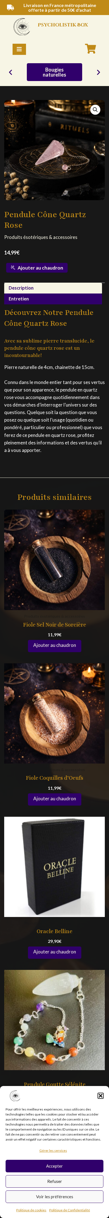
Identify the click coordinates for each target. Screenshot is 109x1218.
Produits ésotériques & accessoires (40, 237)
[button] (100, 1096)
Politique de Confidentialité (69, 1210)
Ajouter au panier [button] (54, 646)
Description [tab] (21, 287)
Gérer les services (53, 1150)
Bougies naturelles (54, 72)
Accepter (54, 1165)
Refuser (54, 1181)
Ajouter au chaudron (40, 268)
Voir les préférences (54, 1196)
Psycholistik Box (63, 25)
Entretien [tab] (19, 298)
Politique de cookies (31, 1210)
